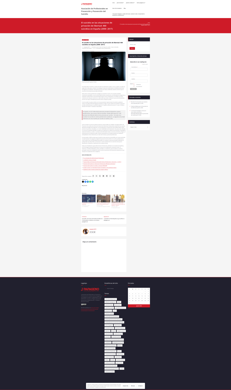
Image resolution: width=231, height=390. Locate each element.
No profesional (139, 86)
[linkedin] (100, 176)
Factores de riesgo (118, 333)
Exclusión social (95, 47)
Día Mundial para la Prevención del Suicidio (114, 322)
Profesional (138, 84)
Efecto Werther (118, 325)
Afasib (119, 302)
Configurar (140, 385)
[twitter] (96, 176)
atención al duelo (108, 305)
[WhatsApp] (110, 176)
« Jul (129, 308)
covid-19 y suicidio (109, 307)
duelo (115, 310)
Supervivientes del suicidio (110, 365)
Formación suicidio (116, 336)
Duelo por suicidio (109, 313)
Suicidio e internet (120, 360)
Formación (107, 336)
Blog (125, 8)
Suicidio (112, 360)
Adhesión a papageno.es (110, 302)
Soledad (107, 360)
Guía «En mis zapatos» (117, 8)
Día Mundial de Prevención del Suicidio (113, 319)
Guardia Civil (108, 342)
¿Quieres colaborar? (130, 2)
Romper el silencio (109, 357)
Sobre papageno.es (141, 2)
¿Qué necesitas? (120, 2)
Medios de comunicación (110, 345)
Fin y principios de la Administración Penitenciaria (93, 158)
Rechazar (133, 385)
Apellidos (133, 78)
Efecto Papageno (108, 325)
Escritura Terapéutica (120, 328)
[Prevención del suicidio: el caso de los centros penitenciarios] (103, 198)
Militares (120, 345)
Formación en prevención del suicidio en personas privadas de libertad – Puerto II (118, 204)
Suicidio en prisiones (109, 362)
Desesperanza (108, 310)
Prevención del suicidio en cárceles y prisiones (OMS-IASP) (95, 165)
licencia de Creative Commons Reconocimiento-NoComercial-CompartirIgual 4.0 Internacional (90, 309)
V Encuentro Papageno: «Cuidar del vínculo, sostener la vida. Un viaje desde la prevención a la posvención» (128, 14)
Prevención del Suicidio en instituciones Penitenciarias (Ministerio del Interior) (99, 163)
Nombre (133, 73)
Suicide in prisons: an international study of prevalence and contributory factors (99, 167)
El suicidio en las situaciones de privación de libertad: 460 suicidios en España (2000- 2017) (135, 25)
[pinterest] (107, 176)
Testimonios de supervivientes (111, 368)
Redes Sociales (120, 354)
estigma (113, 331)
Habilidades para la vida (118, 342)
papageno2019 (87, 47)
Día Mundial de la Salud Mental (111, 316)
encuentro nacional (109, 328)
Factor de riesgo (108, 333)
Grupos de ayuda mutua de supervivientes (114, 339)
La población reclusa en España (89, 160)
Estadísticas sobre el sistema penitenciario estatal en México (95, 169)
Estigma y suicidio (121, 331)
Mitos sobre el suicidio (110, 348)
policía (119, 351)
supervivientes (119, 362)
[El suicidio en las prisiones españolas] (89, 198)
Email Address (135, 67)
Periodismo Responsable (110, 351)
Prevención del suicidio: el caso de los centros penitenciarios (103, 203)
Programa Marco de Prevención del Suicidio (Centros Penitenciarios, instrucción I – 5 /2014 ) (102, 161)
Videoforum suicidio (109, 371)
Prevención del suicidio (87, 48)
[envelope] (103, 176)
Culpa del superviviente (120, 307)
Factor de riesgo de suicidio (105, 47)
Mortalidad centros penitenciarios (103, 48)
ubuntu (121, 368)
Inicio (113, 2)
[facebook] (93, 176)
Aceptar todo (125, 385)
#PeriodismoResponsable (110, 299)
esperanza (107, 331)
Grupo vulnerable (114, 47)
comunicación (118, 305)
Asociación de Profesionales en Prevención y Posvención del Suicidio (94, 11)
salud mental (118, 357)
